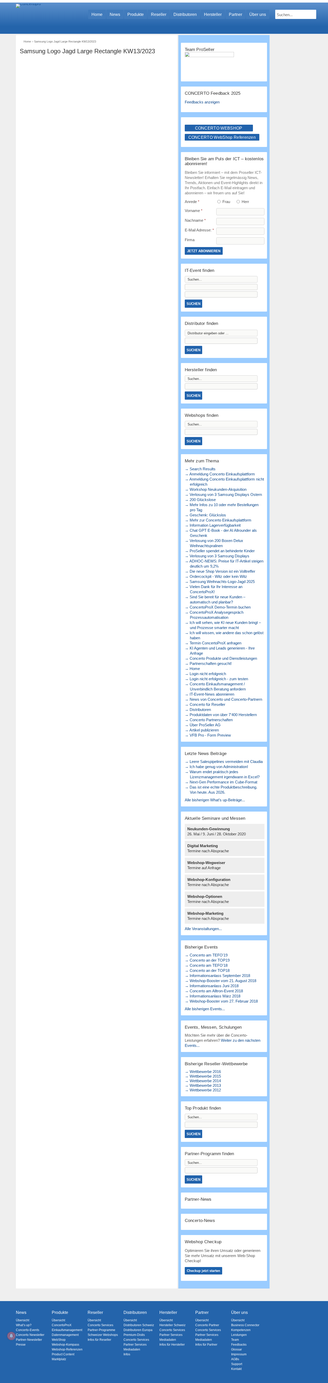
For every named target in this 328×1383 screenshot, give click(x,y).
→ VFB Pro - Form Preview (208, 735)
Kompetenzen (241, 1330)
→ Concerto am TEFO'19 (206, 955)
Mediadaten (132, 1349)
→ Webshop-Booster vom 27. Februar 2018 (221, 1001)
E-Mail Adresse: (199, 230)
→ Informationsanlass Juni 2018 (212, 986)
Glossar (236, 1349)
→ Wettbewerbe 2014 (203, 1081)
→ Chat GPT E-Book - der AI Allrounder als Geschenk (221, 533)
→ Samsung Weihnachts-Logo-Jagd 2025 (220, 581)
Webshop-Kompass (65, 1344)
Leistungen (239, 1335)
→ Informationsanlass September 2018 (217, 975)
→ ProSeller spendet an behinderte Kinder (220, 551)
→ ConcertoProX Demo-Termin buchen (218, 607)
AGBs (235, 1359)
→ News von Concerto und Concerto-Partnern (223, 699)
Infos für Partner (206, 1344)
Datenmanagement (65, 1335)
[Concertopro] (28, 12)
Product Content (63, 1354)
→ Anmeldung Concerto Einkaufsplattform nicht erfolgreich (224, 481)
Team (235, 1340)
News (115, 14)
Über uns (257, 14)
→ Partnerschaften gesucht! (208, 663)
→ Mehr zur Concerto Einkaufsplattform (218, 520)
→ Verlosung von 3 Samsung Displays (217, 556)
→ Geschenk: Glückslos (205, 515)
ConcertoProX (61, 1325)
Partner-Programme (101, 1330)
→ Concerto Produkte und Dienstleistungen (221, 658)
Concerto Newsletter (30, 1335)
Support (236, 1364)
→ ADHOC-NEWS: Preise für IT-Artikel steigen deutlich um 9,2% (224, 563)
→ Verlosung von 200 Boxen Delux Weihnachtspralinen (214, 543)
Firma (189, 240)
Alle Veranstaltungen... (203, 929)
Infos (127, 1354)
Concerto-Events (27, 1330)
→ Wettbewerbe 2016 (203, 1071)
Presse (21, 1344)
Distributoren (185, 14)
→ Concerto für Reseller (205, 704)
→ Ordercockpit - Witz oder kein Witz (216, 576)
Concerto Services (100, 1325)
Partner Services (135, 1344)
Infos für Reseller (99, 1340)
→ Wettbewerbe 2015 (203, 1076)
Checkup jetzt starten (203, 1271)
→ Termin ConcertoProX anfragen (213, 643)
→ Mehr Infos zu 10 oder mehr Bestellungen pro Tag (222, 507)
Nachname (195, 220)
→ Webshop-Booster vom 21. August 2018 (220, 980)
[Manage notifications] (11, 1336)
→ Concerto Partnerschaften (209, 720)
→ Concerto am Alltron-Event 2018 (214, 991)
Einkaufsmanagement (67, 1330)
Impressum (239, 1354)
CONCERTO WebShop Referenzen (222, 137)
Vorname (193, 210)
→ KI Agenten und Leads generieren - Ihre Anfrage (220, 650)
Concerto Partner (207, 1325)
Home (96, 14)
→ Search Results (200, 469)
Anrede (192, 201)
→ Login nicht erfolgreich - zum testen (216, 679)
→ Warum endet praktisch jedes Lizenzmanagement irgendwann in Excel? (222, 774)
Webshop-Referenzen (67, 1349)
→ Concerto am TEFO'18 (206, 965)
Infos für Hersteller (172, 1344)
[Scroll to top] (320, 1370)
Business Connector (245, 1325)
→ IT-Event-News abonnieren (209, 694)
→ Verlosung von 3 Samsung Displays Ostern (223, 494)
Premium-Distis (134, 1335)
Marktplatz (59, 1359)
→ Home (192, 668)
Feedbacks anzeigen (202, 102)
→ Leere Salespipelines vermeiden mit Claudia (224, 761)
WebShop (59, 1340)
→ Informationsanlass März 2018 (212, 996)
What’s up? (24, 1325)
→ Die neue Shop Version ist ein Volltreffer (220, 571)
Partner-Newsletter (29, 1340)
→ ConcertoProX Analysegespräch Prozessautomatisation (214, 615)
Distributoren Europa (138, 1330)
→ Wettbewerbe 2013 (203, 1085)
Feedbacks (239, 1344)
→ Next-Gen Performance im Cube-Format (221, 782)
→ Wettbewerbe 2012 (203, 1090)
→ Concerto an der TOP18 (207, 970)
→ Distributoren (198, 709)
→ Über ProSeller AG (203, 725)
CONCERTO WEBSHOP (218, 128)
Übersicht (22, 1320)
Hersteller (213, 14)
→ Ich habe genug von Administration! (216, 766)
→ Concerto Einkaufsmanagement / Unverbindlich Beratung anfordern (215, 686)
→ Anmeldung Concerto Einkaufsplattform (220, 474)
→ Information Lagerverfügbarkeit (213, 525)
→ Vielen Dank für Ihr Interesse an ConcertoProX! (213, 589)
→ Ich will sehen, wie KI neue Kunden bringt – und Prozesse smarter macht (223, 625)
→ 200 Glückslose (200, 499)
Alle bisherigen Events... (205, 1009)
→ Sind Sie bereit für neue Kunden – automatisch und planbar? (215, 599)
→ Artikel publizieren (202, 730)
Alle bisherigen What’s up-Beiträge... (215, 800)
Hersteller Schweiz (172, 1325)
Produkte (135, 14)
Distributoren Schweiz (139, 1325)
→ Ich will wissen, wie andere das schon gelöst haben (224, 635)
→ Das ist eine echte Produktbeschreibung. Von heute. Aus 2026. (221, 789)
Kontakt (236, 1369)
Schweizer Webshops (103, 1335)
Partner (235, 14)
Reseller (158, 14)
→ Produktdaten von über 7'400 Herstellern (221, 714)
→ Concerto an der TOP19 (207, 960)
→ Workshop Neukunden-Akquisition (216, 489)
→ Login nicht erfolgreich (205, 674)
